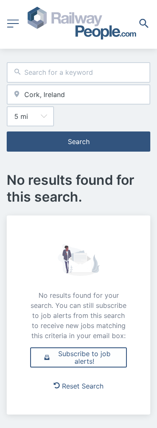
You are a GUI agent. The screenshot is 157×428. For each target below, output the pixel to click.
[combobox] (78, 72)
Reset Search (82, 386)
